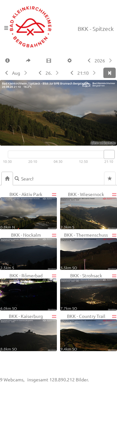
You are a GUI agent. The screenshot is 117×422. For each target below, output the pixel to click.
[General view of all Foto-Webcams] (7, 178)
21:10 (83, 73)
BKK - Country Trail (82, 332)
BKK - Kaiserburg (21, 332)
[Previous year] (88, 60)
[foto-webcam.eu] (91, 142)
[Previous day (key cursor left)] (39, 73)
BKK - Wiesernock (82, 210)
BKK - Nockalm (20, 251)
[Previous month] (6, 73)
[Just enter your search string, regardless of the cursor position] (24, 178)
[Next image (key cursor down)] (94, 73)
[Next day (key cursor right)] (57, 73)
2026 (100, 60)
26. (49, 73)
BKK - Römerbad (21, 291)
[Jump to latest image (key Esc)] (109, 73)
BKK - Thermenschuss (84, 251)
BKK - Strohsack (81, 291)
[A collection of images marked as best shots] (110, 178)
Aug (16, 73)
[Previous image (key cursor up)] (71, 73)
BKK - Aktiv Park (21, 210)
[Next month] (26, 73)
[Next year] (111, 60)
